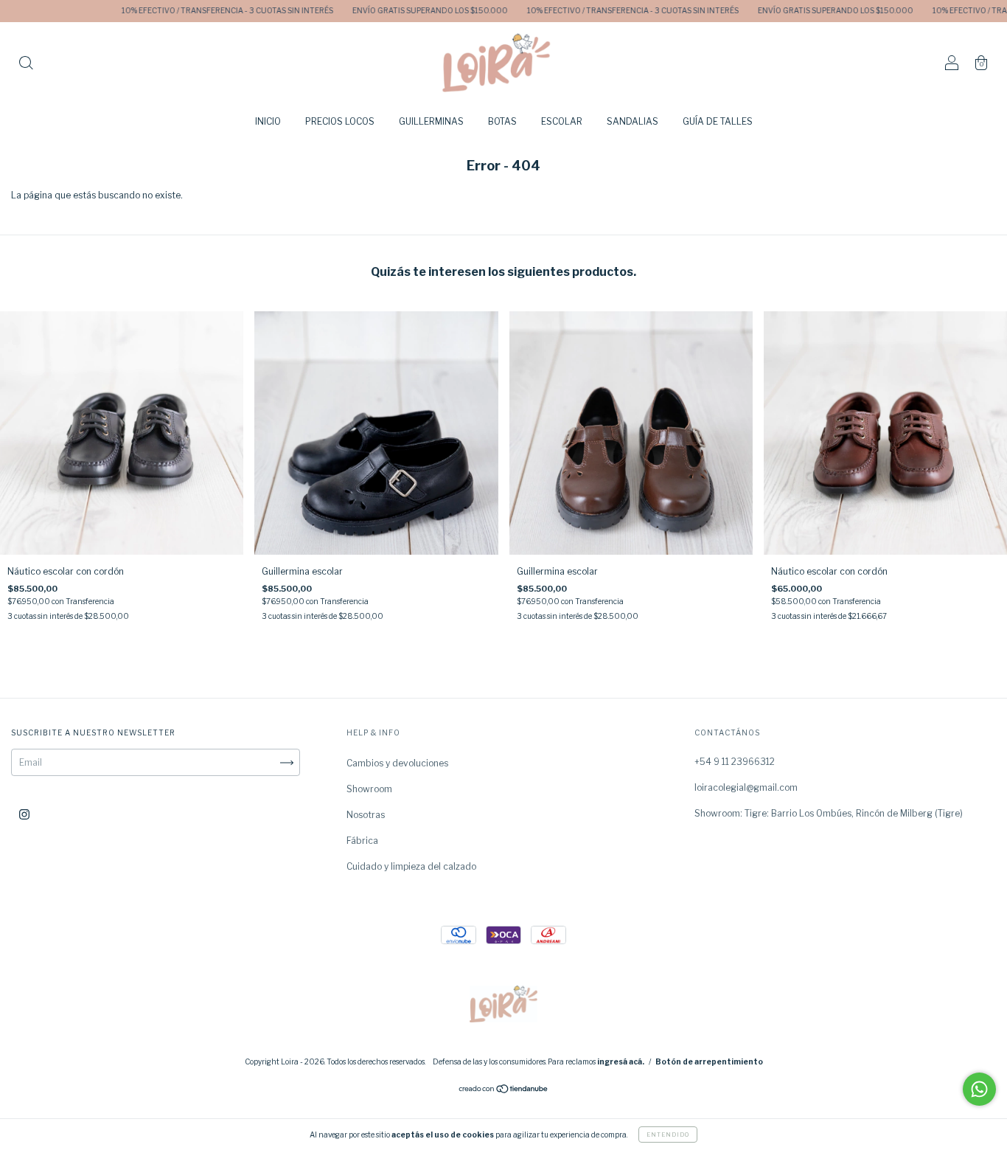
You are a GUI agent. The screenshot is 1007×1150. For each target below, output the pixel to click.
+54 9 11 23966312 (734, 761)
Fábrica (362, 840)
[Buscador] (25, 64)
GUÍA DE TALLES (718, 121)
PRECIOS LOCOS (339, 121)
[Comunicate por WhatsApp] (979, 1089)
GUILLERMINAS (431, 121)
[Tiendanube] (504, 1090)
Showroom (369, 788)
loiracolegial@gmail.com (746, 787)
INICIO (268, 121)
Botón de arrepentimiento (709, 1061)
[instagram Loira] (24, 814)
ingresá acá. (620, 1061)
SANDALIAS (632, 121)
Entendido (668, 1134)
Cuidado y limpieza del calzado (411, 866)
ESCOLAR (561, 121)
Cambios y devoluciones (397, 763)
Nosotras (365, 814)
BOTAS (502, 121)
